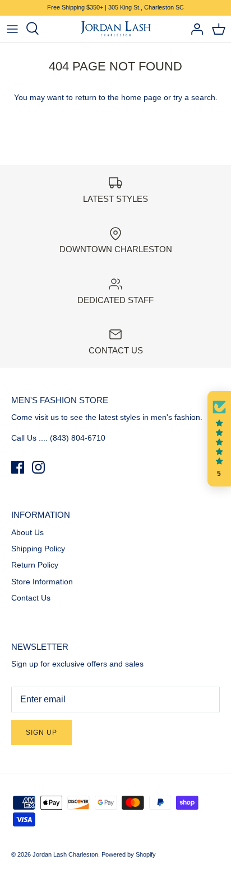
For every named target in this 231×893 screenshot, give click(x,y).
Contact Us (30, 597)
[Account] (194, 28)
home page (141, 97)
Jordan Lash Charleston (65, 854)
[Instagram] (38, 467)
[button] (219, 439)
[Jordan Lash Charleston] (116, 29)
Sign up (41, 732)
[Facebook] (17, 467)
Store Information (42, 581)
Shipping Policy (38, 548)
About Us (27, 532)
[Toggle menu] (12, 28)
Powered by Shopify (128, 854)
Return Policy (34, 564)
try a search (194, 97)
